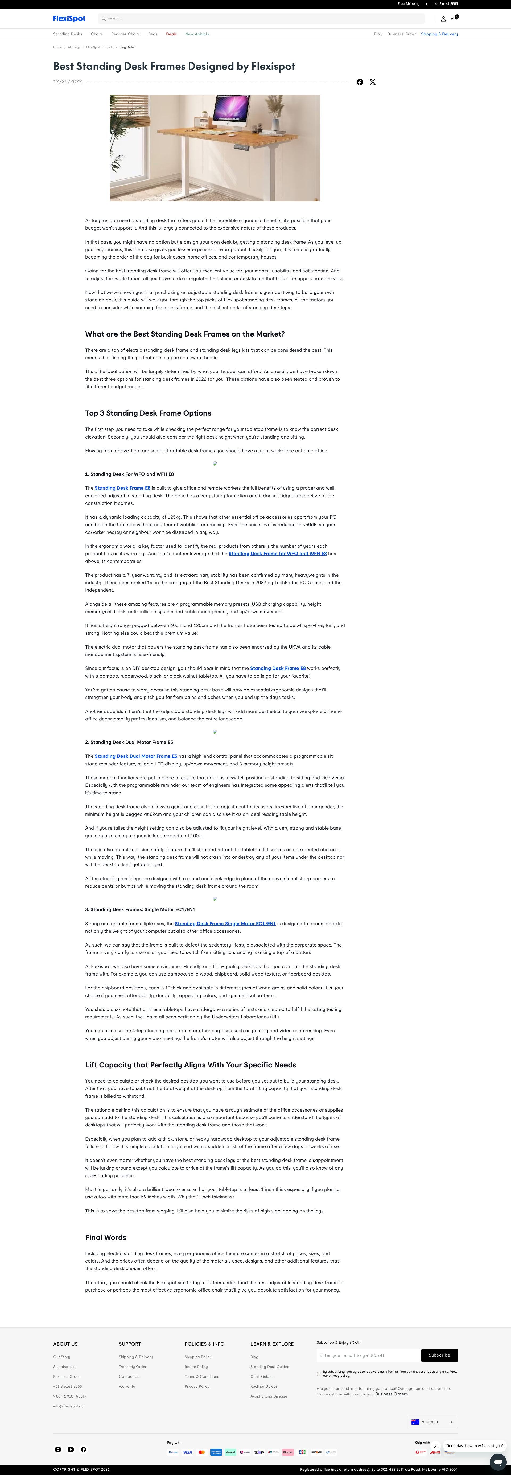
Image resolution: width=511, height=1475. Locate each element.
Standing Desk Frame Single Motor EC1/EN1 (225, 924)
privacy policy (339, 1375)
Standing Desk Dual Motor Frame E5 (136, 756)
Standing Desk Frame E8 (122, 488)
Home (57, 47)
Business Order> (391, 1394)
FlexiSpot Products (100, 47)
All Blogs (74, 47)
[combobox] (264, 18)
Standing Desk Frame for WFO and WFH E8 (278, 554)
